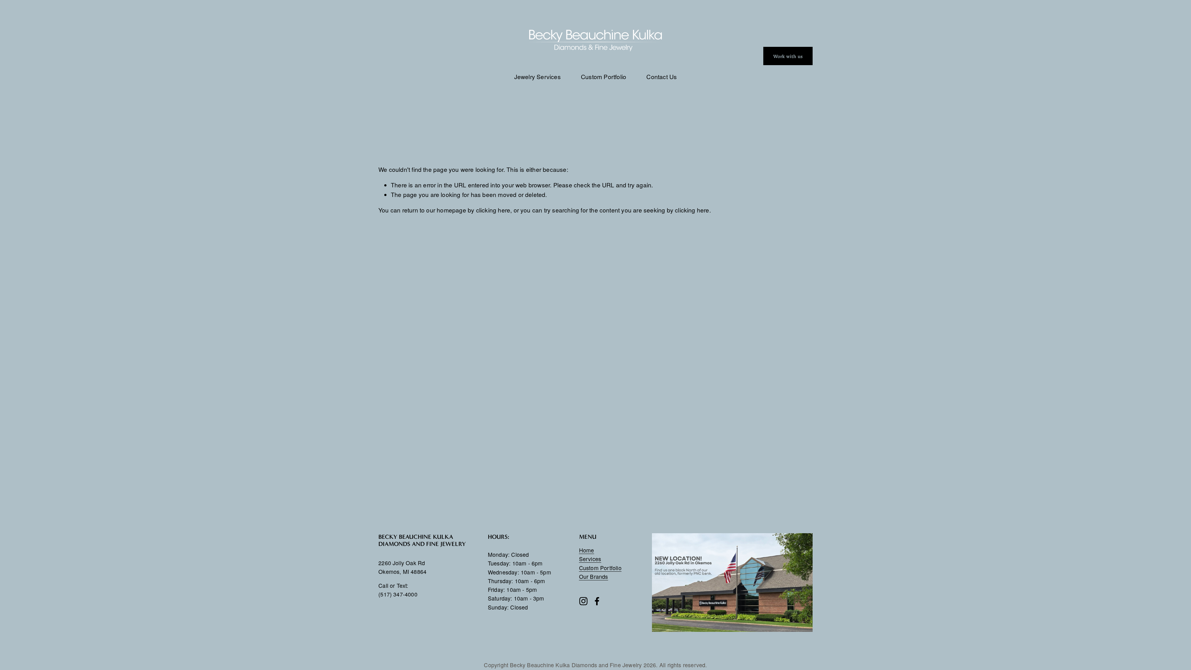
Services (590, 559)
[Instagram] (583, 601)
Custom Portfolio (603, 76)
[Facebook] (597, 601)
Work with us (788, 56)
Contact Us (661, 76)
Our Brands (593, 576)
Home (586, 550)
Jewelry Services (537, 76)
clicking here (493, 210)
